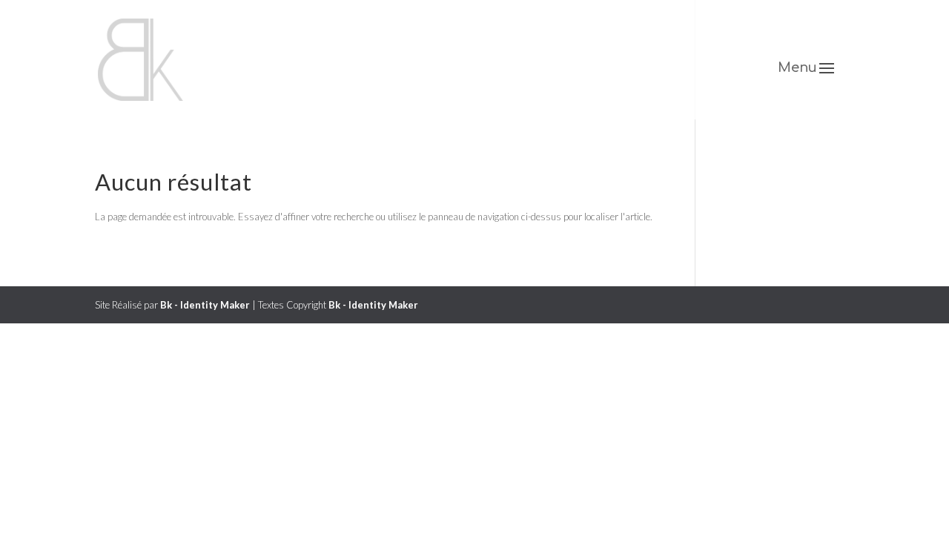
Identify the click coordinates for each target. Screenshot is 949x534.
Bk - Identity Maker (205, 305)
